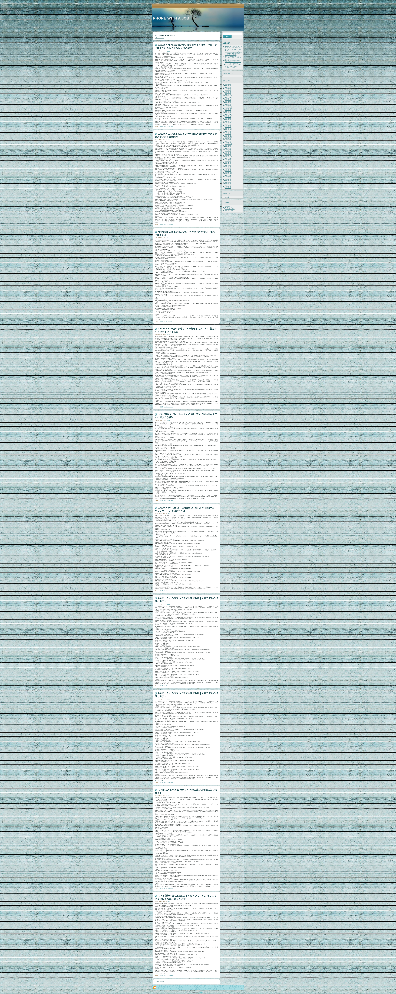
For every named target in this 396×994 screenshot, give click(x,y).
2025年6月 (228, 104)
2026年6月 (228, 87)
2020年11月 (228, 136)
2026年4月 (228, 90)
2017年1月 (228, 171)
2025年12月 (228, 95)
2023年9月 (228, 117)
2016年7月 (228, 179)
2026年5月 (228, 88)
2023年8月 (228, 118)
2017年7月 (228, 162)
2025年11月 (228, 97)
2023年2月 (228, 119)
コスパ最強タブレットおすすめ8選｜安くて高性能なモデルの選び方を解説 (233, 66)
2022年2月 (228, 127)
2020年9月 (228, 138)
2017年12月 (228, 156)
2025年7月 (228, 102)
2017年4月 (228, 166)
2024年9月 (228, 110)
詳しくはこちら (159, 780)
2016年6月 (228, 180)
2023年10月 (228, 115)
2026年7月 (228, 85)
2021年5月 (228, 134)
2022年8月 (228, 122)
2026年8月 (228, 84)
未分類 (161, 126)
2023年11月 (228, 114)
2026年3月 (228, 91)
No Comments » (168, 126)
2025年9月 (228, 100)
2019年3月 (228, 152)
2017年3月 (228, 168)
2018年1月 (228, 155)
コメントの (230, 209)
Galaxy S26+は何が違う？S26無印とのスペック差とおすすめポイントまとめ (233, 62)
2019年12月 (228, 144)
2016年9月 (228, 176)
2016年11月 (228, 173)
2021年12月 (228, 128)
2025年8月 (228, 101)
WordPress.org (229, 210)
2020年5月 (228, 141)
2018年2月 (228, 154)
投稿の (228, 207)
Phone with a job (171, 18)
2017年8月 (228, 161)
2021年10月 (228, 131)
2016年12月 (228, 172)
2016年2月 (228, 186)
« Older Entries (159, 37)
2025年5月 (228, 105)
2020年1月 (228, 142)
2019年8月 (228, 145)
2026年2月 (228, 93)
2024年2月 (228, 112)
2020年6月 (228, 139)
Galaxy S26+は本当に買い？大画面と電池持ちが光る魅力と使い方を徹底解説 (233, 53)
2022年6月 (228, 124)
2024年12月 (228, 107)
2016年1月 (228, 188)
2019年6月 (228, 148)
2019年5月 (228, 149)
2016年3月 (228, 185)
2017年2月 (228, 169)
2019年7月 (228, 146)
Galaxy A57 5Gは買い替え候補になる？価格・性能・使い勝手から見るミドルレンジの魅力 (233, 48)
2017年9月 (228, 159)
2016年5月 (228, 182)
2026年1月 (228, 94)
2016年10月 (228, 175)
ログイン (227, 206)
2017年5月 (228, 165)
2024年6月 (228, 111)
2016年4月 (228, 183)
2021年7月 (228, 132)
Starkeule (201, 992)
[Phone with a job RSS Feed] (154, 987)
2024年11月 (228, 108)
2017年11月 (228, 158)
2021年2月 (228, 135)
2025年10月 (228, 98)
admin (168, 51)
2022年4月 (228, 125)
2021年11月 (228, 129)
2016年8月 (228, 178)
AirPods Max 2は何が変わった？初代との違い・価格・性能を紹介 (233, 58)
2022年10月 (228, 121)
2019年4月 (228, 151)
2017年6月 (228, 163)
